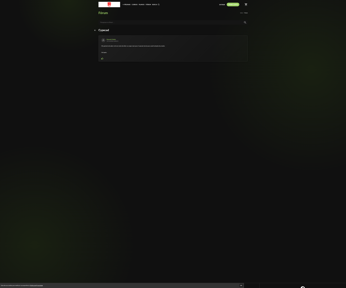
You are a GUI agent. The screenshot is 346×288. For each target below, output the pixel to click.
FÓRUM (148, 4)
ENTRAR (222, 4)
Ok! (241, 285)
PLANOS (141, 4)
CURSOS (134, 4)
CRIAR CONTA (233, 4)
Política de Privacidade (36, 285)
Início (241, 13)
